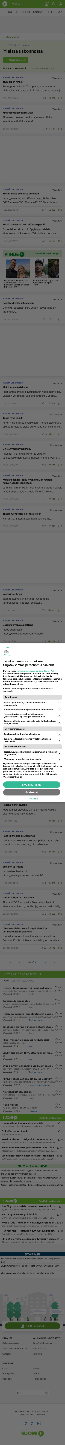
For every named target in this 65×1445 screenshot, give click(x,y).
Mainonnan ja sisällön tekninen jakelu (22, 759)
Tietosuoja (32, 798)
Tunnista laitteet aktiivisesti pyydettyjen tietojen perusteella (27, 740)
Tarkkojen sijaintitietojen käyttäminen (22, 734)
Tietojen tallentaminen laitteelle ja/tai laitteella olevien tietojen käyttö (30, 722)
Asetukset (31, 792)
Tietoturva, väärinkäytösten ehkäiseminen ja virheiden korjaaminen (30, 753)
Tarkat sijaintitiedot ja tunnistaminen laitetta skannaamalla (25, 703)
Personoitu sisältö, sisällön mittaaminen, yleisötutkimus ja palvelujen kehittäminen (24, 715)
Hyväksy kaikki (31, 784)
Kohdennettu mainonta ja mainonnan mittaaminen (28, 709)
